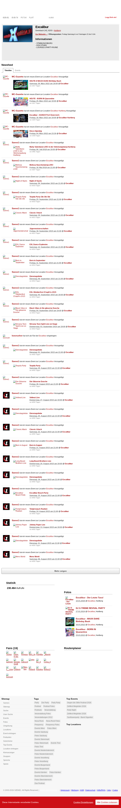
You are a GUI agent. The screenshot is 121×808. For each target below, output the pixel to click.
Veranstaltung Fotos (43, 714)
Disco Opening (36, 131)
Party (37, 703)
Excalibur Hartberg (58, 111)
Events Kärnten (41, 772)
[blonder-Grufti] (17, 662)
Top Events (7, 745)
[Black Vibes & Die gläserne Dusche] (20, 310)
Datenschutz (90, 790)
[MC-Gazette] (6, 78)
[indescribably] (24, 662)
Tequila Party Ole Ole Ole (40, 197)
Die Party (45, 703)
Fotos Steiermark (41, 743)
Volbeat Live (35, 398)
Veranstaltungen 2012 (43, 717)
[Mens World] (20, 557)
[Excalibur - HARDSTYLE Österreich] (20, 118)
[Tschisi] (9, 654)
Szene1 (15, 142)
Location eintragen (10, 749)
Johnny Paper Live (37, 525)
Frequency (39, 725)
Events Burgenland (42, 765)
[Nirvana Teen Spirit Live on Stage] (20, 326)
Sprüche (6, 760)
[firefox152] (47, 669)
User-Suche (8, 714)
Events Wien (40, 728)
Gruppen (6, 756)
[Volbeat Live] (20, 398)
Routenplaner (72, 648)
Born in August (36, 445)
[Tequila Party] (20, 366)
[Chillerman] (17, 669)
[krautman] (39, 669)
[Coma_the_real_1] (47, 662)
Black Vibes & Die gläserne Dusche (44, 308)
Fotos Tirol (39, 747)
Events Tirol (55, 743)
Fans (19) (12, 648)
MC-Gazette (17, 76)
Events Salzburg (41, 732)
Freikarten (7, 737)
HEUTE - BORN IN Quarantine (42, 99)
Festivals (38, 710)
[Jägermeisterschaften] (20, 230)
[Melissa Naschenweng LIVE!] (20, 167)
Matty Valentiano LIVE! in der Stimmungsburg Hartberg (52, 147)
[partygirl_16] (9, 662)
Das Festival (40, 783)
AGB (82, 790)
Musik (51, 17)
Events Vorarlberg (42, 758)
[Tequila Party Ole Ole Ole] (20, 198)
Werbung (75, 790)
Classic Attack (36, 213)
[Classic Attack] (20, 213)
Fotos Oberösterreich (43, 780)
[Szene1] (6, 144)
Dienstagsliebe (36, 276)
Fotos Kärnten (55, 772)
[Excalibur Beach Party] (20, 494)
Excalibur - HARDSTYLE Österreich (44, 115)
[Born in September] (20, 261)
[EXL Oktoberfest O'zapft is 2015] (20, 294)
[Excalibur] (17, 33)
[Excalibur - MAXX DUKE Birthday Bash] (70, 621)
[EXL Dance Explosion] (20, 245)
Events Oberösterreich (44, 776)
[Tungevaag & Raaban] (20, 510)
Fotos (23, 17)
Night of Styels (36, 181)
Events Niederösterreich (44, 750)
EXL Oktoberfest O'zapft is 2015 (43, 292)
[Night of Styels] (20, 181)
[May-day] (24, 669)
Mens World (34, 557)
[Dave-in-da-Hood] (17, 654)
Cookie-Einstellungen (83, 802)
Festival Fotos (49, 706)
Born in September (37, 260)
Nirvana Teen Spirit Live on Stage (43, 324)
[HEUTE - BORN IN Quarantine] (20, 102)
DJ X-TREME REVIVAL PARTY (90, 608)
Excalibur (54, 77)
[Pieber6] (32, 669)
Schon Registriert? (93, 17)
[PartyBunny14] (39, 654)
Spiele (5, 764)
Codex (115, 790)
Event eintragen (9, 733)
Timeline (8, 70)
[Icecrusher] (6, 337)
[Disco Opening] (20, 134)
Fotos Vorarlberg (41, 761)
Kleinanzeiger (8, 753)
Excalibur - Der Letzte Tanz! (89, 597)
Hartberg (57, 30)
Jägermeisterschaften (39, 229)
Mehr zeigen (60, 571)
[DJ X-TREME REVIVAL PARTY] (70, 611)
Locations (41, 17)
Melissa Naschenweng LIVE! (41, 165)
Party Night (71, 710)
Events (15, 17)
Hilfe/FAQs (101, 790)
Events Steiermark (42, 739)
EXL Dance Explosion (39, 244)
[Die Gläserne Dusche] (20, 383)
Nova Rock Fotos (53, 721)
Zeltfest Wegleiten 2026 (76, 706)
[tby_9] (39, 662)
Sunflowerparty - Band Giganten (80, 717)
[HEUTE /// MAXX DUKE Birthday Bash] (20, 85)
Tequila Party (35, 366)
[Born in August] (20, 445)
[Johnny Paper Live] (20, 526)
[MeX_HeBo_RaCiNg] (32, 654)
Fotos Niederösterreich (44, 754)
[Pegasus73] (24, 654)
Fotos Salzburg (41, 736)
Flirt (31, 17)
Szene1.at (18, 8)
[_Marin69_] (47, 654)
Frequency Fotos (52, 725)
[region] (60, 802)
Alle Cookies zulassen (107, 802)
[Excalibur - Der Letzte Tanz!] (70, 600)
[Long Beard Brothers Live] (20, 462)
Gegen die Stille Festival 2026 (79, 703)
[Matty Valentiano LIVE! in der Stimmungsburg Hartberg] (20, 151)
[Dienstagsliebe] (20, 276)
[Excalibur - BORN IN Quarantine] (70, 632)
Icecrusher (17, 335)
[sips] (32, 662)
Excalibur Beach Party (39, 493)
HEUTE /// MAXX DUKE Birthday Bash (45, 81)
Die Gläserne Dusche (38, 382)
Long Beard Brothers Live (40, 461)
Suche (5, 711)
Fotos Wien (51, 728)
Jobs (109, 790)
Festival (38, 706)
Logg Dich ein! (111, 17)
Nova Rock (39, 721)
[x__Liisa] (9, 669)
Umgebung (7, 726)
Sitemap (6, 707)
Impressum (65, 790)
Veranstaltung (49, 710)
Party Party (55, 703)
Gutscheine (7, 741)
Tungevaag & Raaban (38, 509)
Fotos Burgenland (42, 769)
